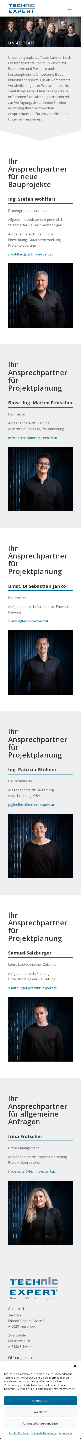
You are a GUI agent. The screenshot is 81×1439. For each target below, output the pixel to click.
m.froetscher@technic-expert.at (32, 438)
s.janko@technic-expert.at (28, 621)
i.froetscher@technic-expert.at (31, 1171)
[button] (75, 1366)
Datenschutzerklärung (43, 1433)
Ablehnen (40, 1412)
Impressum (65, 1433)
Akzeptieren (40, 1400)
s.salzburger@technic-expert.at (32, 988)
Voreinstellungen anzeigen (40, 1423)
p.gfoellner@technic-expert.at (31, 804)
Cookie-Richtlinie (19, 1433)
